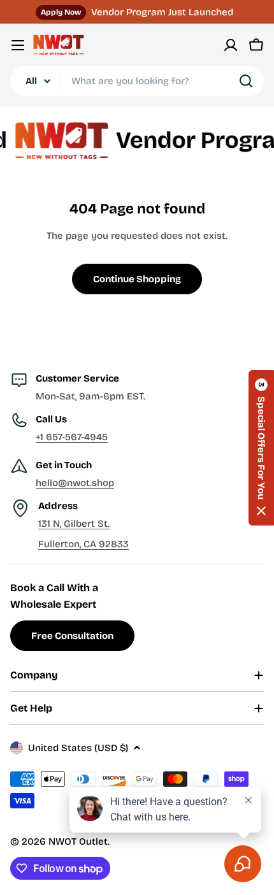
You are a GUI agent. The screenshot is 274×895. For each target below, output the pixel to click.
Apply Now (61, 12)
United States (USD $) (78, 748)
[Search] (246, 81)
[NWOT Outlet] (56, 141)
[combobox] (137, 81)
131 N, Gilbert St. (74, 523)
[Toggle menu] (17, 45)
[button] (261, 448)
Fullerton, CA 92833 (83, 544)
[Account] (230, 45)
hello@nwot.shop (75, 483)
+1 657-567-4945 (72, 437)
